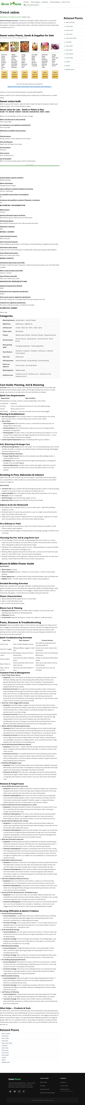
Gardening (45, 2)
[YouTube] (15, 1091)
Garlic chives (5, 1038)
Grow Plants (4, 17)
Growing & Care (44, 1089)
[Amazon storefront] (23, 1091)
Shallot (3, 1060)
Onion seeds (5, 1055)
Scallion (4, 1057)
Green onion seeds (7, 1043)
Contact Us (63, 1082)
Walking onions (6, 1062)
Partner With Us (66, 1090)
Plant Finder (43, 1082)
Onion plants (5, 1052)
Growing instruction (15, 17)
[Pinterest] (10, 1091)
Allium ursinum (6, 1033)
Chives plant (5, 1036)
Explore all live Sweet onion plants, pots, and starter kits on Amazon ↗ (30, 86)
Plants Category (35, 2)
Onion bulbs (5, 1048)
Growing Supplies (55, 2)
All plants (26, 2)
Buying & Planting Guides (47, 1092)
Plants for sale (66, 2)
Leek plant (4, 1045)
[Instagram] (19, 1091)
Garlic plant (5, 1041)
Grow (15, 1079)
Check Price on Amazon (4, 74)
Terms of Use (64, 1086)
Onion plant (5, 1050)
